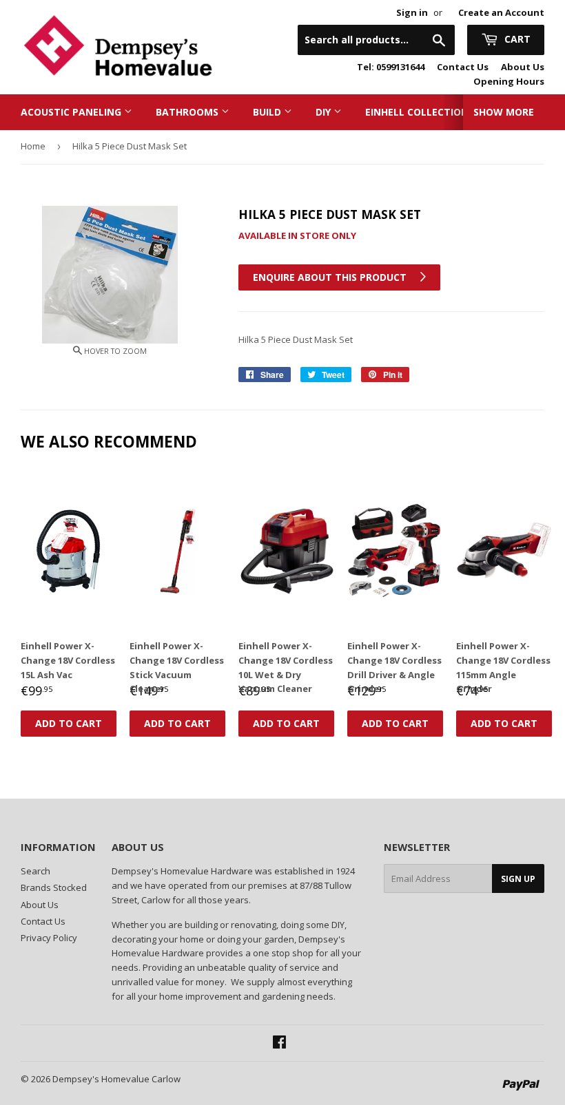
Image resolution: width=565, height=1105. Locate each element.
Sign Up (518, 879)
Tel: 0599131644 (390, 67)
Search (35, 871)
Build (268, 111)
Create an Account (501, 12)
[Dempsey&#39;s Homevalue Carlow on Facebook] (279, 1044)
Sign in (412, 12)
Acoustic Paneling (72, 111)
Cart (516, 38)
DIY (324, 111)
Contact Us (463, 67)
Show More (503, 111)
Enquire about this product (331, 277)
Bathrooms (188, 111)
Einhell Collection (418, 111)
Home (33, 146)
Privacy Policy (49, 938)
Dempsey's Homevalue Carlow (116, 1079)
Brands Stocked (54, 887)
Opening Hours (508, 81)
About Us (522, 67)
